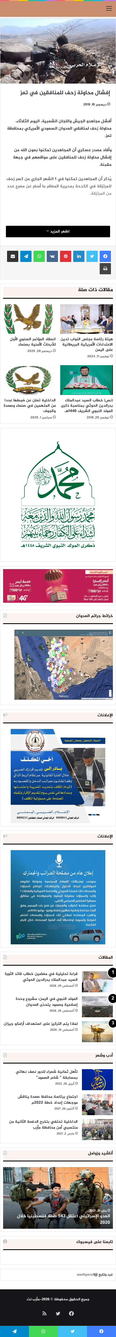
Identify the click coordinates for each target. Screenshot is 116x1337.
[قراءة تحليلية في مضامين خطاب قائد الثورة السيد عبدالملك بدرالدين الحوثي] (97, 981)
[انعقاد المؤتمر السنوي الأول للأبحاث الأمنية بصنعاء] (29, 319)
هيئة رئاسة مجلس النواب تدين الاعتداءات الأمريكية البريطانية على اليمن (87, 344)
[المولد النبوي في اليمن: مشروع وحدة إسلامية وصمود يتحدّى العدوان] (97, 1006)
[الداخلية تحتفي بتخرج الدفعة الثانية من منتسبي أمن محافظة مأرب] (97, 1129)
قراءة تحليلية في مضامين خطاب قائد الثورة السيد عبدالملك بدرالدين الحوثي (41, 977)
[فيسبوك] (105, 256)
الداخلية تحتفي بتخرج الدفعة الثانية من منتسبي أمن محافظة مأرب (43, 1125)
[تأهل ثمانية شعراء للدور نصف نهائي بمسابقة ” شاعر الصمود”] (97, 1079)
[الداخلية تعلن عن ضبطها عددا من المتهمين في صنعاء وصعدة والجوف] (29, 380)
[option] (58, 1198)
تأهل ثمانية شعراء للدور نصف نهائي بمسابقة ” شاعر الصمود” (47, 1075)
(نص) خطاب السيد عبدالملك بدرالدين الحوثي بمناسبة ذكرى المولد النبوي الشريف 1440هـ (87, 405)
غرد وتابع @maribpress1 (95, 1275)
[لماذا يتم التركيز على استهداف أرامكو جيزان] (97, 1031)
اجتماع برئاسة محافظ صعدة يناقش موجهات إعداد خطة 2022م (48, 1100)
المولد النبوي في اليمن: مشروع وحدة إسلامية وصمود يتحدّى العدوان (47, 1002)
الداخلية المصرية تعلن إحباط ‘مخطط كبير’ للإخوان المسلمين (62, 1219)
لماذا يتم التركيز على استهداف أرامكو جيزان (41, 1024)
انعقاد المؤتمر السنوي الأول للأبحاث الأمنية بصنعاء (33, 342)
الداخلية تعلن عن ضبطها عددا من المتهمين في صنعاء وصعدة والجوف (30, 405)
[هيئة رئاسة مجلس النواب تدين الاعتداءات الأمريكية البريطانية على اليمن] (86, 319)
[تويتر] (92, 256)
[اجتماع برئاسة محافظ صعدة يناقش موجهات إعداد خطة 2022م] (97, 1104)
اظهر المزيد (59, 231)
